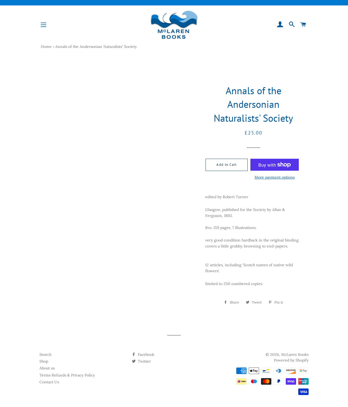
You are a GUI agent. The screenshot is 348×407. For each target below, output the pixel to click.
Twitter (144, 361)
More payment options (274, 177)
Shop (43, 361)
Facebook (145, 354)
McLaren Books (295, 354)
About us (47, 368)
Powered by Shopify (291, 360)
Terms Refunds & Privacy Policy (67, 375)
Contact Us (49, 382)
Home (46, 46)
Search (45, 354)
